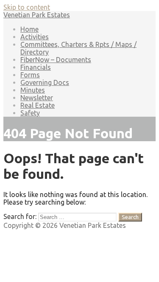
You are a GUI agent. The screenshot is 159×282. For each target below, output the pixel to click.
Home (29, 29)
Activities (34, 37)
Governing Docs (44, 82)
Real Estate (37, 105)
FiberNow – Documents (55, 59)
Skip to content (26, 7)
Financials (35, 67)
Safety (30, 113)
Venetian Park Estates (36, 15)
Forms (30, 75)
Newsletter (36, 97)
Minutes (32, 90)
